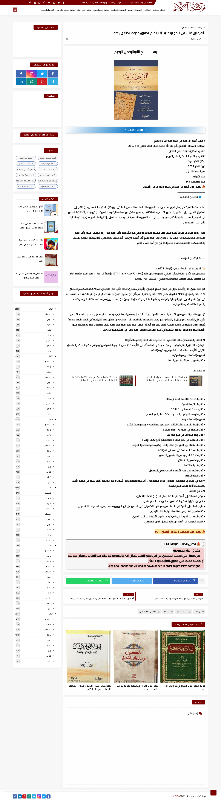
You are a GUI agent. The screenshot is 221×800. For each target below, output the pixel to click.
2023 (51, 487)
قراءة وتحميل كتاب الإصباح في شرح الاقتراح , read (185, 687)
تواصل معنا (93, 2)
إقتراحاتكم (103, 2)
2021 (51, 614)
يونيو (49, 324)
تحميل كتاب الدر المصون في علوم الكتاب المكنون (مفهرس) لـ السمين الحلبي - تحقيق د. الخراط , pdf (166, 379)
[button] (175, 581)
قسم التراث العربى (47, 175)
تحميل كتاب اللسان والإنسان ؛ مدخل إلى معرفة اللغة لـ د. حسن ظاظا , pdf (89, 687)
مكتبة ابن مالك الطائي (148, 611)
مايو (49, 330)
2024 (51, 419)
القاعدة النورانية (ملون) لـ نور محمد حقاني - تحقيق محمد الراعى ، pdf (31, 228)
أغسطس (47, 314)
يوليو (49, 319)
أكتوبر (49, 435)
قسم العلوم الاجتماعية (47, 181)
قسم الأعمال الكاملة (26, 169)
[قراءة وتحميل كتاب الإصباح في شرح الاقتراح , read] (182, 656)
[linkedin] (35, 3)
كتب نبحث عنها (187, 27)
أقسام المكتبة (159, 10)
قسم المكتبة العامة (26, 186)
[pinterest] (44, 3)
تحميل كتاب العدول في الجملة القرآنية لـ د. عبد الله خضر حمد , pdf (137, 687)
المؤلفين (147, 10)
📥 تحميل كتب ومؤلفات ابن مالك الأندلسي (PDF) (180, 531)
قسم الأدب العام (48, 169)
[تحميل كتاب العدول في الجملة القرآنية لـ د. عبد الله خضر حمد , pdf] (135, 656)
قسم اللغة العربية (47, 186)
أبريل (49, 335)
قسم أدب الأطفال (25, 163)
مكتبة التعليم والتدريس (65, 10)
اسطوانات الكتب (25, 158)
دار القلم (200, 27)
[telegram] (49, 3)
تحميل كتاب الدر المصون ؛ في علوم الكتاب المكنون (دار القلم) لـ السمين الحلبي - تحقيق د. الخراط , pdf (94, 379)
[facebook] (63, 3)
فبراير (49, 345)
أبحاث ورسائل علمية (48, 158)
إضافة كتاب (83, 2)
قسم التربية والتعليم (26, 175)
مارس (48, 340)
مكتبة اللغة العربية (101, 10)
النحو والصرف (47, 163)
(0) (67, 39)
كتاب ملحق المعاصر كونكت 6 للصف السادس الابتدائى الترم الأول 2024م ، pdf (31, 244)
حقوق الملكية (123, 2)
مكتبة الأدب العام (84, 10)
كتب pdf (167, 611)
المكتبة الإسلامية (118, 10)
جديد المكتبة (134, 2)
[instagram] (54, 3)
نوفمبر (48, 366)
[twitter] (59, 3)
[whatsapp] (39, 3)
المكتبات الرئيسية (134, 10)
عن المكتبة (113, 2)
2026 (51, 309)
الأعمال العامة (47, 10)
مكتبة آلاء (176, 796)
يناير (49, 351)
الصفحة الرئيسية (146, 2)
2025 (51, 356)
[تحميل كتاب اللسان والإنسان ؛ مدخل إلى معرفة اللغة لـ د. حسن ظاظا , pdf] (88, 656)
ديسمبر (48, 361)
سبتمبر (48, 372)
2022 (51, 545)
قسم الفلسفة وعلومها (26, 181)
